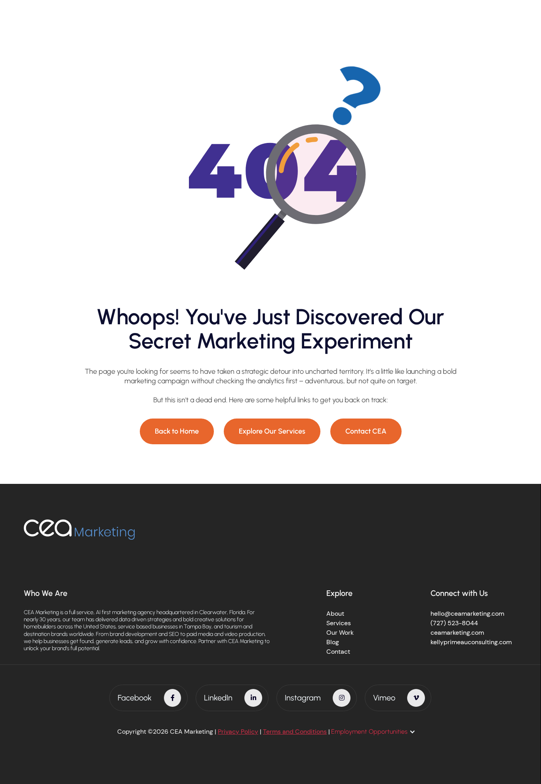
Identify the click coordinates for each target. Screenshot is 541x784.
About (335, 613)
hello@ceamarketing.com (467, 613)
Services (338, 623)
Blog (332, 642)
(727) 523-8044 (454, 623)
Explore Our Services (272, 431)
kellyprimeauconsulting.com (471, 642)
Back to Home (177, 431)
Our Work (340, 632)
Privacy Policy (238, 731)
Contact (338, 651)
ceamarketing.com (457, 632)
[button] (377, 731)
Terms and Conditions (295, 731)
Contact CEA (366, 431)
